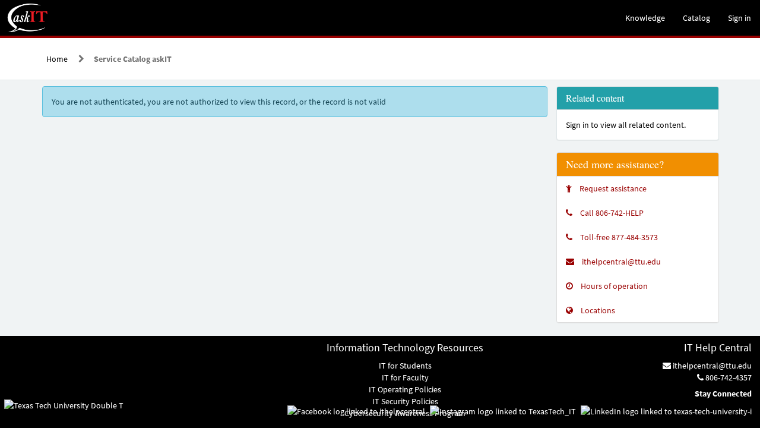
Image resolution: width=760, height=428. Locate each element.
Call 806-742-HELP (612, 212)
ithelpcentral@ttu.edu (621, 261)
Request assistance (613, 188)
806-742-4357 (728, 377)
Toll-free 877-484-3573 (619, 237)
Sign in (739, 17)
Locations (598, 310)
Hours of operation (614, 286)
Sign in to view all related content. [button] (626, 124)
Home (57, 59)
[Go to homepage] (28, 18)
